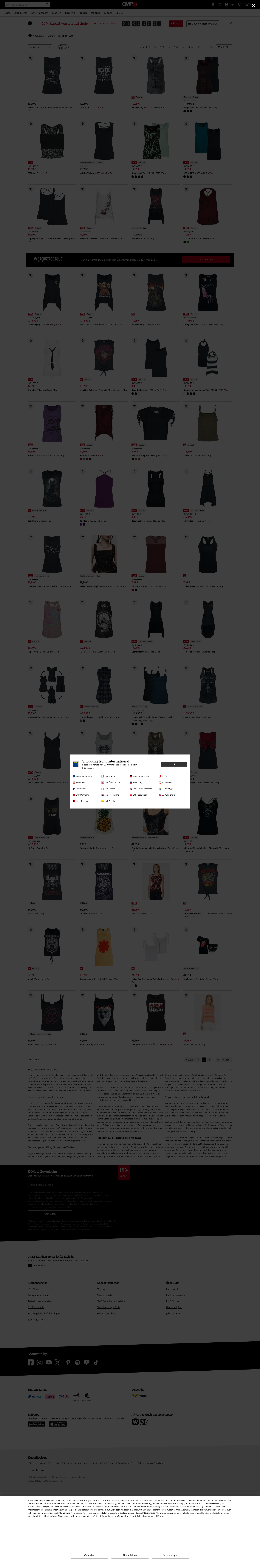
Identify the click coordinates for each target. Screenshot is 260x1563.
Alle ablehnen (130, 1555)
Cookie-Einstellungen (60, 1516)
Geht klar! (89, 1555)
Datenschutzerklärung (153, 1516)
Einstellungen (170, 1555)
